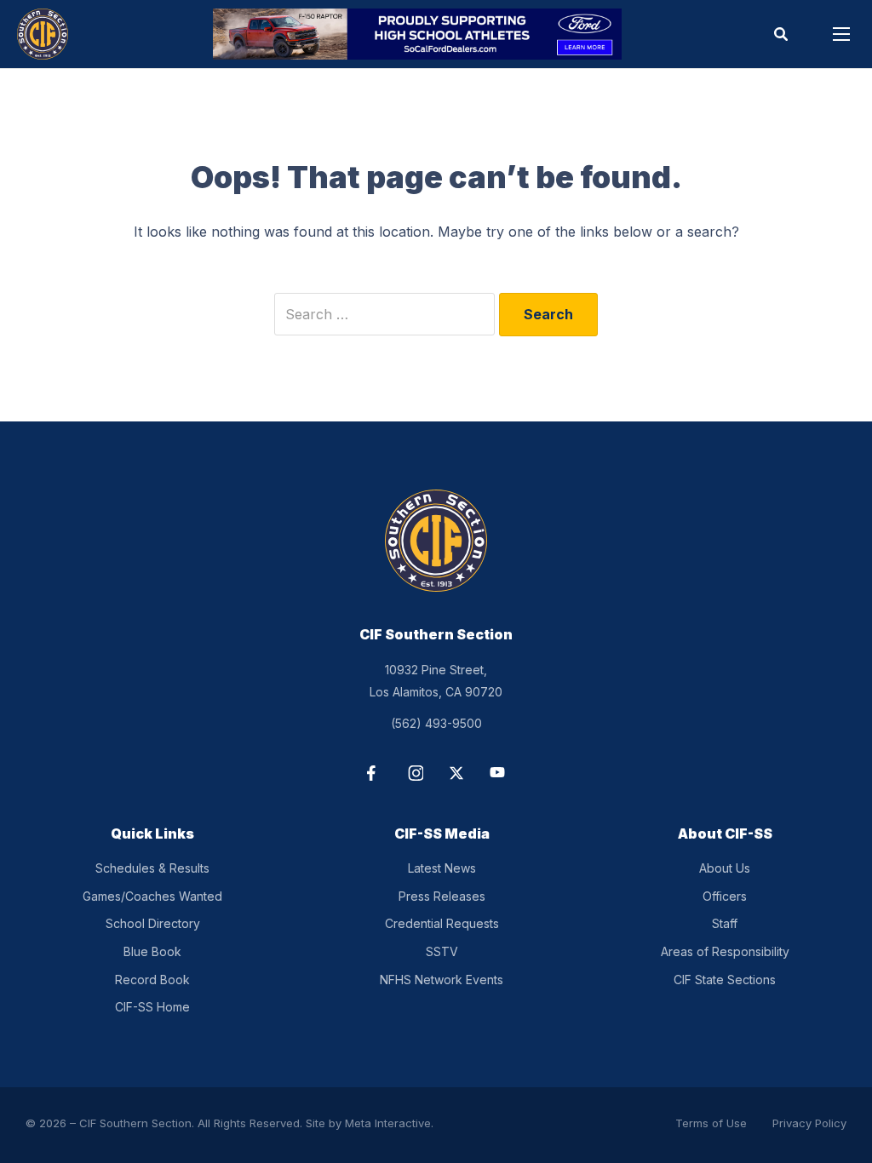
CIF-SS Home (152, 1007)
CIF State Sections (725, 979)
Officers (725, 896)
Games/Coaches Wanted (152, 896)
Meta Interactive (388, 1123)
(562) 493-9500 (436, 723)
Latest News (442, 868)
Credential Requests (442, 923)
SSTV (442, 951)
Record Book (152, 979)
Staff (724, 923)
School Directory (153, 923)
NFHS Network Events (441, 979)
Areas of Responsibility (725, 951)
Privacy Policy (809, 1123)
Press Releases (442, 896)
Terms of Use (711, 1123)
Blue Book (152, 951)
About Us (724, 868)
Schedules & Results (152, 868)
